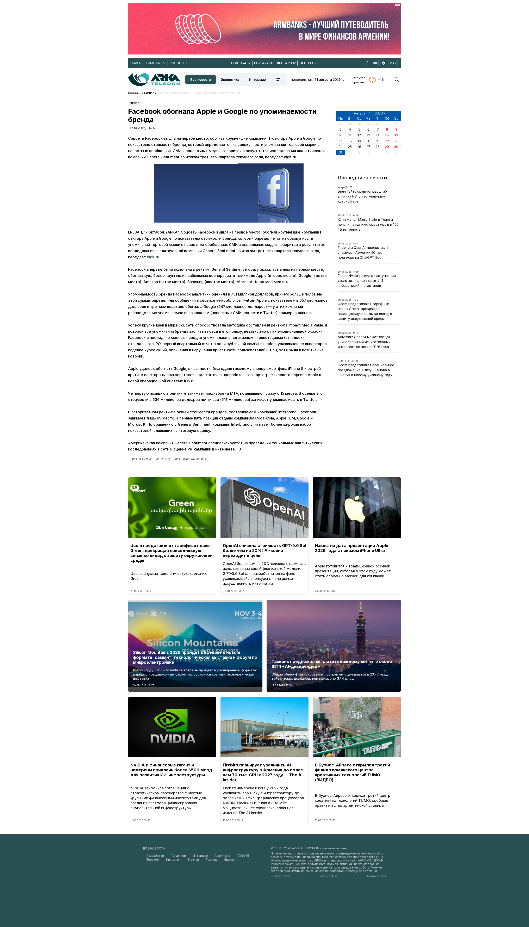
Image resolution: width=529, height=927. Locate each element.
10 (340, 135)
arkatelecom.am (282, 864)
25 (350, 147)
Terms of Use (328, 876)
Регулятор (178, 856)
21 (377, 141)
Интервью (257, 79)
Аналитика (222, 856)
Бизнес (134, 103)
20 (368, 141)
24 (340, 147)
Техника (212, 859)
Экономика (230, 79)
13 (368, 135)
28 (378, 147)
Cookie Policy (376, 876)
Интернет (173, 859)
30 (396, 147)
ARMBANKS (155, 63)
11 (349, 135)
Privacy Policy (280, 876)
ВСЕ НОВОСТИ (154, 848)
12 (359, 135)
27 (368, 147)
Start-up (193, 859)
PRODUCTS (178, 63)
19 (359, 141)
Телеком (152, 859)
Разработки (155, 856)
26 (359, 147)
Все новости (200, 79)
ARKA (136, 63)
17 (340, 141)
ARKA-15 (243, 856)
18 (350, 141)
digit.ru (153, 257)
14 (378, 135)
